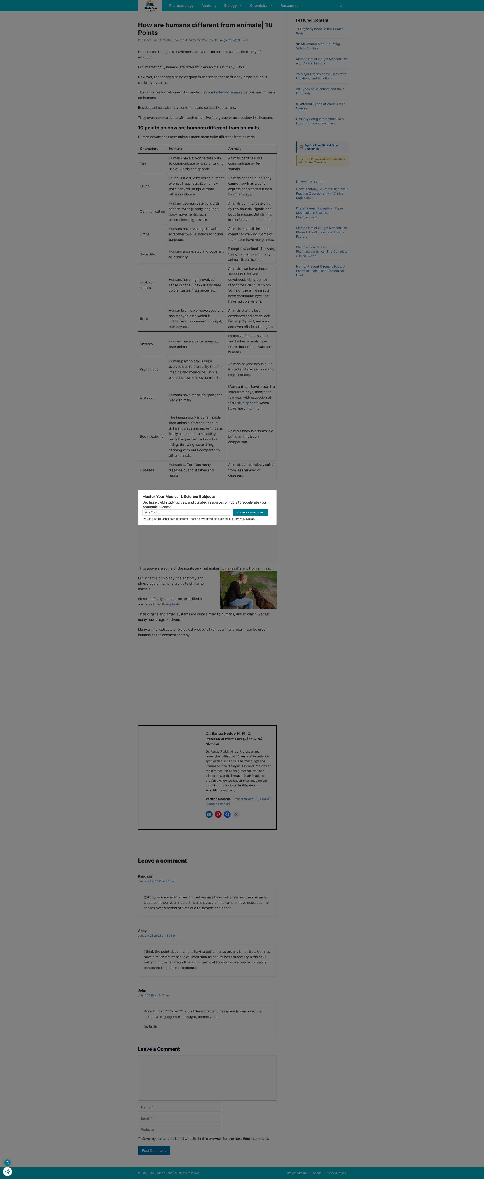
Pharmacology (181, 5)
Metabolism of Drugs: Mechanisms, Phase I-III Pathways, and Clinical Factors (322, 232)
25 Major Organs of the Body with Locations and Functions (321, 76)
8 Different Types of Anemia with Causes (320, 106)
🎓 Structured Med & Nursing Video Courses (318, 46)
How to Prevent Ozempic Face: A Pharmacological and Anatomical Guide (320, 271)
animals (158, 108)
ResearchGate (244, 799)
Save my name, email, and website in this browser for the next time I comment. (205, 1139)
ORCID (263, 799)
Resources (289, 5)
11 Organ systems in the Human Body (319, 31)
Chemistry (259, 5)
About (317, 1173)
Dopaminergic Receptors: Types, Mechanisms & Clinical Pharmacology (320, 212)
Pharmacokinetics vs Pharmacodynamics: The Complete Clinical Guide (322, 251)
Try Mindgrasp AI (297, 1173)
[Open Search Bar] (340, 5)
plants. (175, 604)
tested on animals (228, 92)
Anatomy (209, 5)
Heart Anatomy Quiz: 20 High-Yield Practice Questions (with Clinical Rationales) (322, 193)
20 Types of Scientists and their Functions (320, 91)
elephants (250, 403)
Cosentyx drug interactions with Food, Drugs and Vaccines (320, 121)
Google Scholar (218, 804)
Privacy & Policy (335, 1173)
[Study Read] (151, 5)
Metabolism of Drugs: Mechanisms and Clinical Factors (322, 61)
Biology (230, 5)
